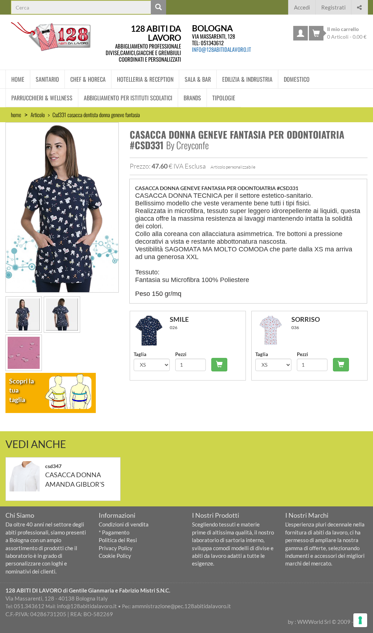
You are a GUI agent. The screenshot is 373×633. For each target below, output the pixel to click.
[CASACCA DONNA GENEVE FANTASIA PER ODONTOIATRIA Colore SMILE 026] (152, 330)
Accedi (302, 7)
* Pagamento (114, 532)
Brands (192, 97)
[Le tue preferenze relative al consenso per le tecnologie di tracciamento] (360, 620)
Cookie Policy (115, 555)
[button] (359, 6)
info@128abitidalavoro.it (221, 49)
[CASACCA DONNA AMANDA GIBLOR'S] (27, 476)
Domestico (297, 79)
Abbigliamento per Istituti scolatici (128, 97)
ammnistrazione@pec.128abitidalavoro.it (181, 606)
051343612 (212, 43)
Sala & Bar (198, 79)
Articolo (38, 115)
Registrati (333, 7)
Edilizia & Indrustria (247, 79)
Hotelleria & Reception (145, 79)
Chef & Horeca (88, 79)
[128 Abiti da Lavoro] (50, 36)
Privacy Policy (116, 548)
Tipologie (223, 97)
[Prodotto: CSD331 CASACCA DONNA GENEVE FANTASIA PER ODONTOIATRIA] (62, 206)
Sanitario (47, 79)
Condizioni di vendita (124, 524)
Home (17, 79)
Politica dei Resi (118, 540)
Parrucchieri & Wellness (41, 97)
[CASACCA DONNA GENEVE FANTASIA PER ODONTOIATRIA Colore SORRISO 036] (273, 330)
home (16, 115)
